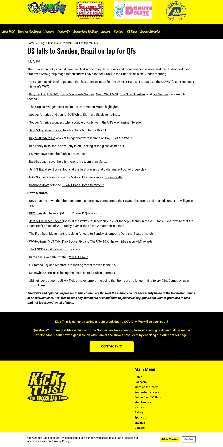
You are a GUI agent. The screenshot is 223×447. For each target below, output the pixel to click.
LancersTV (63, 31)
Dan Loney (36, 146)
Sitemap (139, 422)
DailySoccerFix (72, 241)
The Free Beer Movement (46, 233)
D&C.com (35, 213)
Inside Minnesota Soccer (77, 94)
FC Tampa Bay (39, 265)
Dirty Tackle (37, 94)
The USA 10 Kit (100, 241)
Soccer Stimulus (150, 31)
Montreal (61, 265)
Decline (188, 439)
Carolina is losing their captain (65, 273)
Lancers (49, 31)
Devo (32, 201)
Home (138, 377)
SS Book (132, 31)
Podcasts (140, 382)
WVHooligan (37, 241)
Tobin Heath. (113, 177)
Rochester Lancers (146, 392)
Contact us (111, 346)
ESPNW (52, 94)
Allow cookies (170, 439)
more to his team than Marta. (87, 161)
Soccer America (40, 114)
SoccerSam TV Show (85, 31)
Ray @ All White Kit (42, 138)
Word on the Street (29, 31)
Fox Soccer (160, 94)
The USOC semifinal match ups (50, 249)
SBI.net (34, 280)
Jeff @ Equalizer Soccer (46, 130)
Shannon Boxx (39, 185)
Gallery (138, 412)
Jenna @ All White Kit (72, 114)
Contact (118, 31)
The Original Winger (42, 107)
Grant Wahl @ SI (107, 94)
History (105, 31)
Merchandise (142, 402)
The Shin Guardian (132, 94)
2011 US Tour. (78, 257)
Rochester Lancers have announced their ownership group (107, 201)
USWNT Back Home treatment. (83, 185)
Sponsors (140, 417)
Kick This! (8, 31)
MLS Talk (54, 241)
